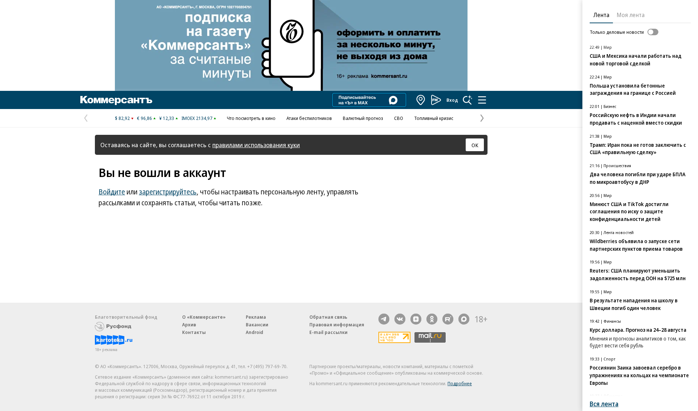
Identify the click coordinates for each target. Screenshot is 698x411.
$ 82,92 (122, 118)
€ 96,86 (144, 118)
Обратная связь (328, 317)
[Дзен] (415, 319)
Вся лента (604, 404)
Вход (452, 100)
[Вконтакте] (399, 319)
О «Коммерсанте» (204, 317)
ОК (475, 145)
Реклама (256, 317)
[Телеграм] (383, 319)
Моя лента (631, 15)
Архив (189, 324)
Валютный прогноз (363, 118)
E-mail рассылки (328, 332)
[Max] (463, 319)
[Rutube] (447, 319)
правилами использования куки (256, 145)
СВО (398, 118)
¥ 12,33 (166, 118)
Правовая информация (336, 324)
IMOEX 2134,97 (196, 118)
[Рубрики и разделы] (482, 99)
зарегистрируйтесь (168, 192)
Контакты (194, 332)
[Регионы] (421, 99)
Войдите (112, 192)
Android (254, 332)
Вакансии (257, 324)
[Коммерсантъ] (116, 100)
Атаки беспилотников (309, 118)
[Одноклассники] (431, 319)
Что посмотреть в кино (251, 118)
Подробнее (460, 383)
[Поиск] (467, 99)
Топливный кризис (433, 118)
